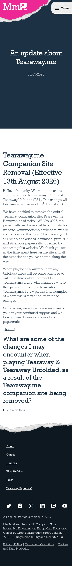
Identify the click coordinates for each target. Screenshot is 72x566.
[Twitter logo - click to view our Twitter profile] (8, 505)
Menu (65, 8)
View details (15, 410)
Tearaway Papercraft (19, 488)
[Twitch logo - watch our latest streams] (53, 505)
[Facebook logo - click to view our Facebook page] (20, 505)
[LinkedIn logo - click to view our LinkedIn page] (42, 505)
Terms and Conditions (39, 544)
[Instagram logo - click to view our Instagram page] (31, 505)
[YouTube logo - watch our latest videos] (64, 505)
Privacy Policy (12, 544)
